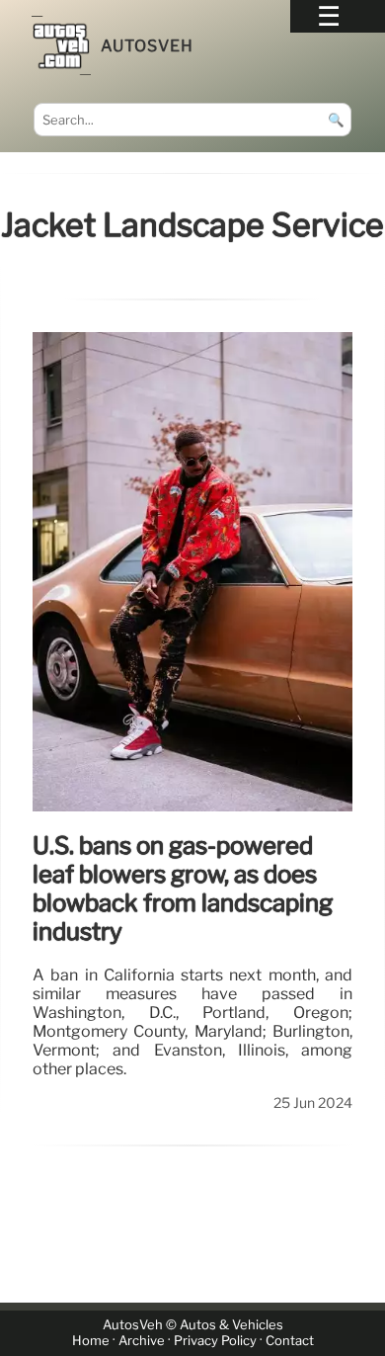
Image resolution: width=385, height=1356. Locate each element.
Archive (141, 1340)
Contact (290, 1340)
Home (91, 1340)
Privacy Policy (215, 1340)
